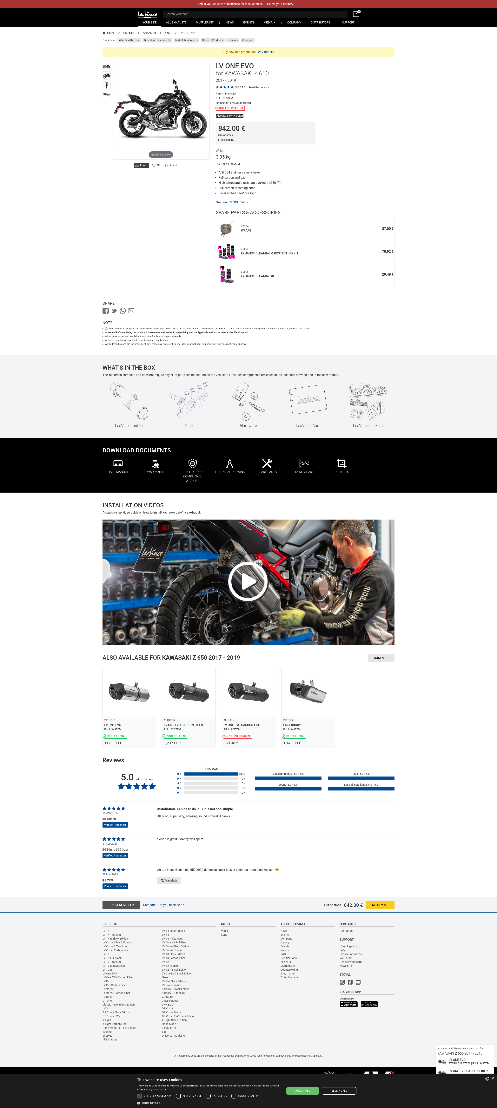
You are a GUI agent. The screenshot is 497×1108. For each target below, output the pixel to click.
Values (285, 950)
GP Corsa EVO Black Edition (178, 1016)
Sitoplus (107, 1035)
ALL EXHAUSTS (176, 22)
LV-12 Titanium (171, 965)
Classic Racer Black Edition (119, 1004)
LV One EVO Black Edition (177, 973)
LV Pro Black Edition (174, 981)
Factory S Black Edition (175, 989)
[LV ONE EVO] (107, 66)
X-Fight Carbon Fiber (115, 1024)
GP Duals (167, 996)
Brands (285, 946)
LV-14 (106, 930)
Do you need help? (171, 905)
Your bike (128, 32)
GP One (107, 1000)
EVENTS (248, 22)
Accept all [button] (302, 1090)
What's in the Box (129, 40)
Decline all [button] (339, 1090)
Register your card (351, 961)
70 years (286, 961)
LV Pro (106, 981)
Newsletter (346, 965)
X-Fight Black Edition (174, 1020)
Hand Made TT (171, 1024)
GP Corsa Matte (171, 1012)
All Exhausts (110, 1039)
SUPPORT (348, 22)
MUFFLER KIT (205, 22)
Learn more (347, 998)
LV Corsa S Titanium (115, 946)
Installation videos (351, 954)
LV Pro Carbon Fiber (115, 985)
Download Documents (157, 40)
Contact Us (346, 930)
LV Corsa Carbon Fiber (116, 950)
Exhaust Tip (169, 1027)
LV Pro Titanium (171, 985)
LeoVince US (265, 52)
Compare (247, 40)
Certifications (289, 958)
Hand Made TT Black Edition (119, 1027)
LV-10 (106, 954)
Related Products (212, 40)
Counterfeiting (289, 969)
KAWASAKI (149, 32)
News (284, 930)
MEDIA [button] (268, 22)
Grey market (288, 973)
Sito (164, 1031)
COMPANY (294, 22)
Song (224, 934)
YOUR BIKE (149, 22)
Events (285, 934)
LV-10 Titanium (112, 961)
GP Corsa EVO (111, 1016)
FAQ (342, 950)
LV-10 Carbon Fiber (173, 958)
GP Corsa (167, 1008)
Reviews (233, 40)
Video (224, 930)
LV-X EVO (167, 1004)
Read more (159, 1089)
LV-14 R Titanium (172, 938)
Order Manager (290, 977)
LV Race (107, 996)
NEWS (230, 22)
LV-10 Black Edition (173, 954)
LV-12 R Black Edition (174, 969)
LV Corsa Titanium (173, 950)
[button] (209, 1103)
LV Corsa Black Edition (175, 946)
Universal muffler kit (174, 1035)
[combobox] (487, 1079)
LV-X (105, 1008)
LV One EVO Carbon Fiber (118, 977)
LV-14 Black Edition (173, 930)
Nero (165, 977)
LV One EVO (110, 973)
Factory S (108, 989)
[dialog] (248, 1091)
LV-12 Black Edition (114, 965)
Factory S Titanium (173, 992)
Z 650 (167, 32)
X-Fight (107, 1020)
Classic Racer (170, 1000)
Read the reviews (258, 87)
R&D (283, 954)
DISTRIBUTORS (320, 22)
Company (286, 938)
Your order (346, 958)
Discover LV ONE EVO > (232, 202)
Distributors (288, 965)
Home (110, 32)
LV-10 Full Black (112, 958)
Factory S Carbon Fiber (116, 992)
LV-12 (165, 961)
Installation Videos (186, 40)
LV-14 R (166, 934)
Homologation (348, 946)
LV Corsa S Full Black (174, 942)
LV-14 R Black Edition (115, 938)
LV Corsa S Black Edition (117, 942)
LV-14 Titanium (112, 934)
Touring (107, 1031)
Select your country (280, 4)
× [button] (492, 1078)
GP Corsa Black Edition (116, 1012)
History (285, 942)
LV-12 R (107, 969)
